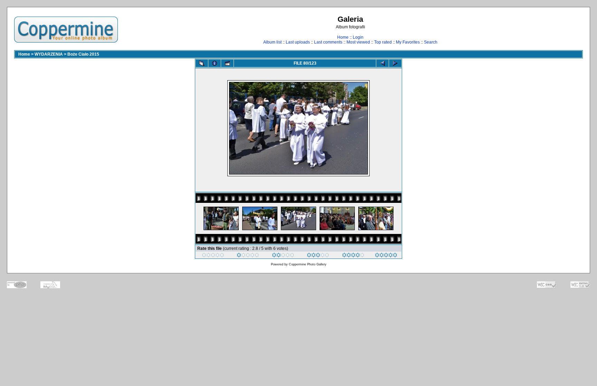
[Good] (318, 256)
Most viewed (358, 42)
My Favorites (408, 42)
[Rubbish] (213, 256)
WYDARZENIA (49, 54)
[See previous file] (382, 63)
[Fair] (283, 256)
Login (358, 37)
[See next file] (395, 63)
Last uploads (298, 42)
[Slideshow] (227, 63)
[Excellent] (353, 256)
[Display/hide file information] (214, 63)
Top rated (383, 42)
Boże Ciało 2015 (83, 54)
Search (430, 42)
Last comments (328, 42)
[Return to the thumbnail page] (202, 63)
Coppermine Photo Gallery (307, 264)
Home (343, 37)
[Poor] (248, 256)
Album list (272, 42)
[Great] (386, 256)
